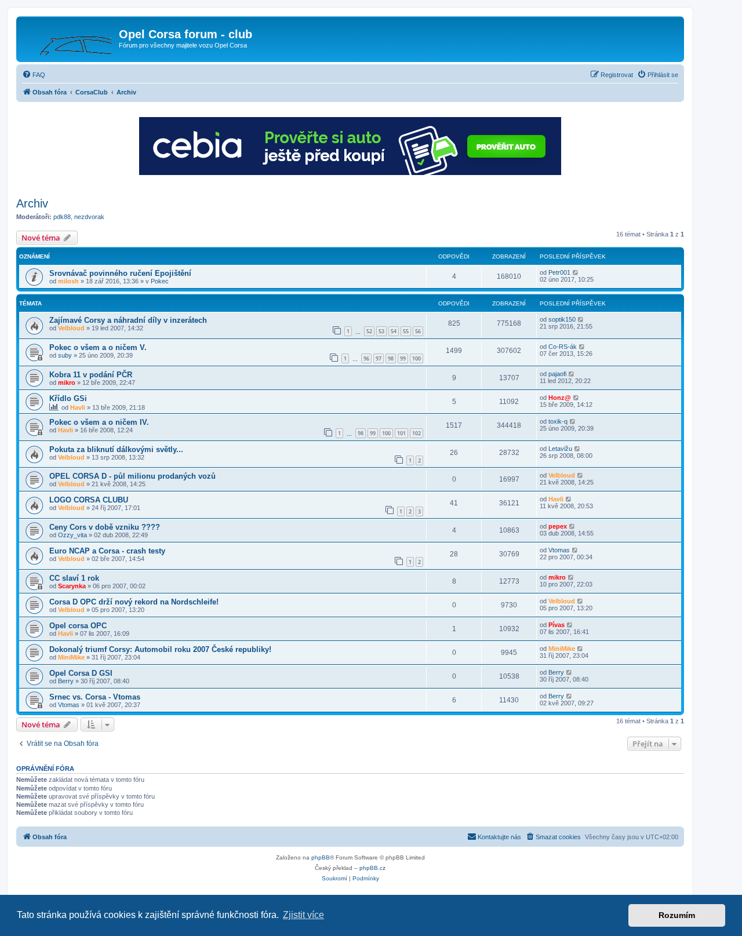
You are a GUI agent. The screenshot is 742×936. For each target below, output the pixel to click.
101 (401, 433)
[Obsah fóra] (69, 37)
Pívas (556, 624)
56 (418, 331)
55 (406, 331)
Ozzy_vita (72, 534)
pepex (557, 526)
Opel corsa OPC (78, 625)
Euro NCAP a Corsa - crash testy (107, 551)
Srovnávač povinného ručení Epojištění (120, 273)
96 (366, 358)
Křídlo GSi (68, 398)
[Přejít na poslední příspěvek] (576, 272)
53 (381, 331)
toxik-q (558, 421)
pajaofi (557, 373)
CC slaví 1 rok (74, 578)
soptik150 (562, 319)
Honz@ (559, 397)
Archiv (32, 203)
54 (394, 331)
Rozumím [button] (677, 915)
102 (416, 433)
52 (369, 331)
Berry (66, 681)
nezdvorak (89, 216)
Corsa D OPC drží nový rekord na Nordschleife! (134, 602)
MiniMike (71, 657)
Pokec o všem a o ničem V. (98, 347)
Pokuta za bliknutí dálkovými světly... (116, 449)
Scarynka (72, 585)
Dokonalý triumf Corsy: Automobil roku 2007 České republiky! (160, 649)
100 (416, 358)
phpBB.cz (372, 868)
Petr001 (559, 272)
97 (378, 358)
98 (391, 358)
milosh (68, 281)
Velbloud (71, 328)
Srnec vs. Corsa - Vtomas (94, 697)
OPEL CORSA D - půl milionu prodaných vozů (132, 476)
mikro (66, 382)
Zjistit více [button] (303, 915)
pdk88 (62, 216)
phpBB (320, 857)
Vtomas (559, 550)
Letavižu (560, 448)
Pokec (160, 281)
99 (403, 358)
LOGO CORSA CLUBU (88, 500)
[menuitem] (33, 75)
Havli (77, 407)
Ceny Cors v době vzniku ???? (104, 527)
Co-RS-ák (562, 346)
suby (65, 355)
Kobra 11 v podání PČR (90, 374)
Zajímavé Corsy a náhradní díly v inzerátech (128, 320)
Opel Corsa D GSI (80, 673)
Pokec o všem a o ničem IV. (99, 422)
